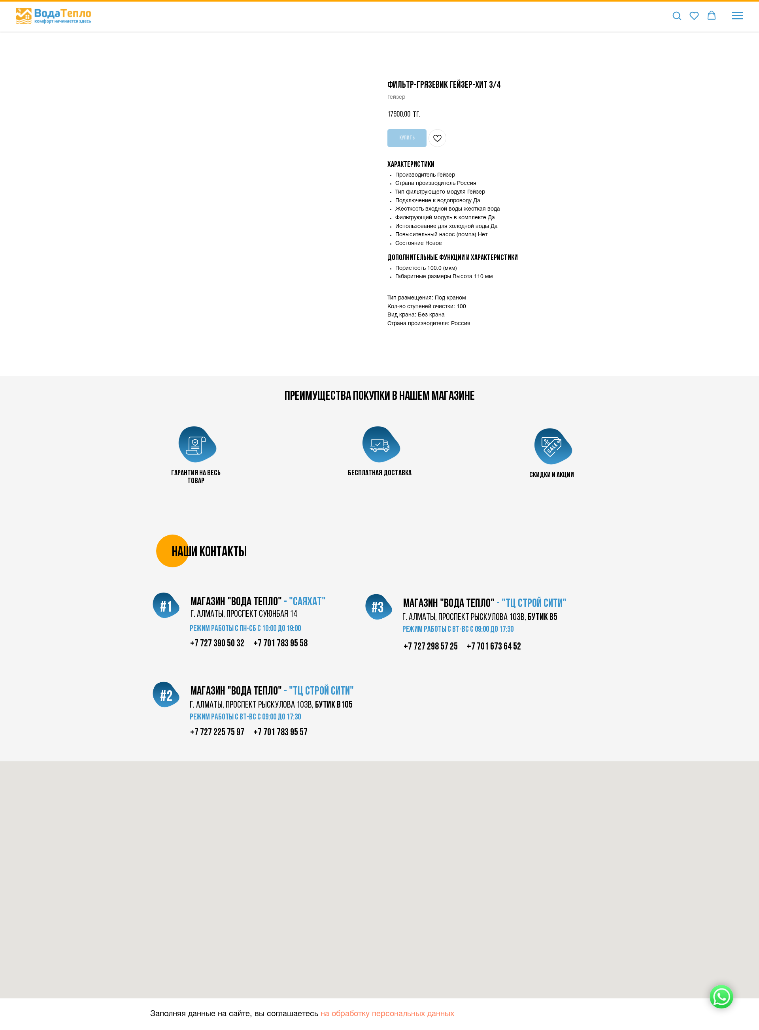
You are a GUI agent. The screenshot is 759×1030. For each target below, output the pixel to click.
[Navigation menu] (737, 16)
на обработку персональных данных (387, 1014)
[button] (677, 15)
